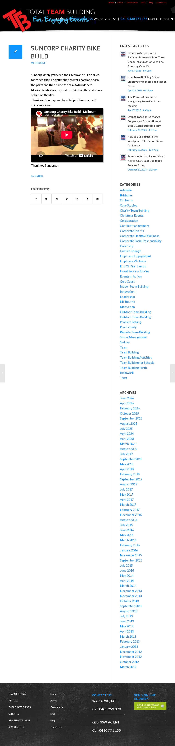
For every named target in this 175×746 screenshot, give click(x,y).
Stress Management (133, 337)
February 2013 (130, 641)
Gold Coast (127, 281)
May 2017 (126, 494)
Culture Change (130, 251)
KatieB (39, 176)
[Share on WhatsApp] (57, 199)
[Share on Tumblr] (87, 199)
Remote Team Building (135, 332)
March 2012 (128, 667)
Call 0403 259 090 (106, 709)
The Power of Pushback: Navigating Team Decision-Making (144, 101)
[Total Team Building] (48, 19)
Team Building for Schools (137, 362)
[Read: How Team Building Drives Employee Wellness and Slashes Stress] (123, 78)
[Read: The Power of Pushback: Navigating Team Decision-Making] (123, 98)
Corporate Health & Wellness (139, 236)
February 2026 (130, 408)
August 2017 (128, 484)
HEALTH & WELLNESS (19, 720)
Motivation (127, 307)
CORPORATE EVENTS (20, 707)
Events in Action (131, 276)
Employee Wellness (133, 261)
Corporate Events (132, 231)
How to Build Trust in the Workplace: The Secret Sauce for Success (146, 141)
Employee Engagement (135, 256)
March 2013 (128, 636)
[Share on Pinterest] (67, 199)
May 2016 (126, 535)
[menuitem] (111, 2)
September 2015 (131, 560)
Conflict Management (134, 226)
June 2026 (127, 398)
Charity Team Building (134, 210)
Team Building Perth (133, 368)
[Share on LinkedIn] (77, 199)
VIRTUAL (13, 700)
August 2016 (128, 520)
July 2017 (126, 489)
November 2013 (131, 596)
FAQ (143, 2)
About (120, 2)
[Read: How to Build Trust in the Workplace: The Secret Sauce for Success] (123, 138)
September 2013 (131, 606)
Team (123, 347)
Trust (123, 378)
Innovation (127, 291)
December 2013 (131, 591)
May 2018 (126, 464)
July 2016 (126, 525)
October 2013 (129, 601)
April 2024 (127, 433)
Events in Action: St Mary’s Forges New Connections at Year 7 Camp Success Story (144, 121)
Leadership (127, 297)
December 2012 (131, 651)
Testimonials (132, 2)
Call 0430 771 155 (133, 19)
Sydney (125, 342)
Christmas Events (131, 215)
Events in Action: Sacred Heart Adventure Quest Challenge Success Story (146, 161)
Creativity (126, 246)
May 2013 (126, 626)
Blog (151, 2)
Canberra (126, 200)
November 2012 (131, 656)
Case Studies (128, 205)
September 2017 (131, 479)
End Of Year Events (133, 266)
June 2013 (127, 621)
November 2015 (131, 555)
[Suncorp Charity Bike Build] (15, 52)
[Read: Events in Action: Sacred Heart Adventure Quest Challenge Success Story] (123, 157)
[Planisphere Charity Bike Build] (2, 373)
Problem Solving (130, 322)
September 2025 (131, 418)
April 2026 (127, 403)
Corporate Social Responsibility (140, 241)
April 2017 (127, 499)
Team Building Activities (136, 357)
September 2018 (131, 459)
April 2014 (127, 580)
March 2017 (128, 504)
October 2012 (129, 662)
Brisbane (126, 195)
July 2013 (126, 616)
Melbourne (38, 63)
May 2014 (126, 575)
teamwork (127, 372)
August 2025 (128, 423)
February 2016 (130, 545)
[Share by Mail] (97, 199)
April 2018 (127, 469)
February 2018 (130, 474)
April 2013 (127, 631)
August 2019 (128, 449)
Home (111, 2)
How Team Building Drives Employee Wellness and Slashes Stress (147, 82)
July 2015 (126, 565)
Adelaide (126, 190)
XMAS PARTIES (16, 727)
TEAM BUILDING (17, 694)
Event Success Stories (134, 271)
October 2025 (129, 413)
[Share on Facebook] (36, 199)
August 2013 (128, 611)
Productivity (128, 327)
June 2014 (127, 570)
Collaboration (129, 220)
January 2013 (129, 646)
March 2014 (128, 585)
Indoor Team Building (134, 286)
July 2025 (126, 428)
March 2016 (128, 540)
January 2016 (129, 550)
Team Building (129, 352)
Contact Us (161, 2)
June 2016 (127, 530)
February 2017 (130, 509)
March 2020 (128, 444)
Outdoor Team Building (135, 312)
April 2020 (127, 439)
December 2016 (131, 515)
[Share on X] (47, 199)
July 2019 (126, 454)
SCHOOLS (14, 714)
